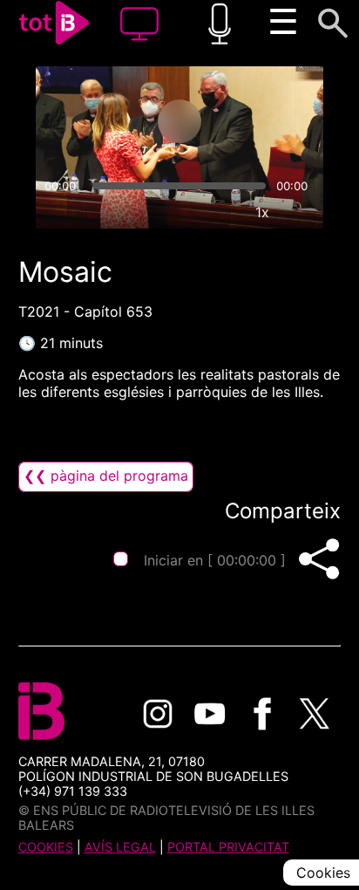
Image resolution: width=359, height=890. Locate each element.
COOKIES (45, 846)
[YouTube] (210, 713)
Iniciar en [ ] (215, 560)
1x (262, 212)
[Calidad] (222, 212)
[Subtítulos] (182, 212)
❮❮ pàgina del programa (106, 475)
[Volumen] (56, 212)
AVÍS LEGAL (120, 846)
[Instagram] (157, 713)
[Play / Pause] (179, 121)
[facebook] (262, 713)
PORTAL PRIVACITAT (228, 846)
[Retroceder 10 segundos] (110, 121)
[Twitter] (314, 713)
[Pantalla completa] (302, 212)
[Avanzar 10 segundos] (248, 121)
